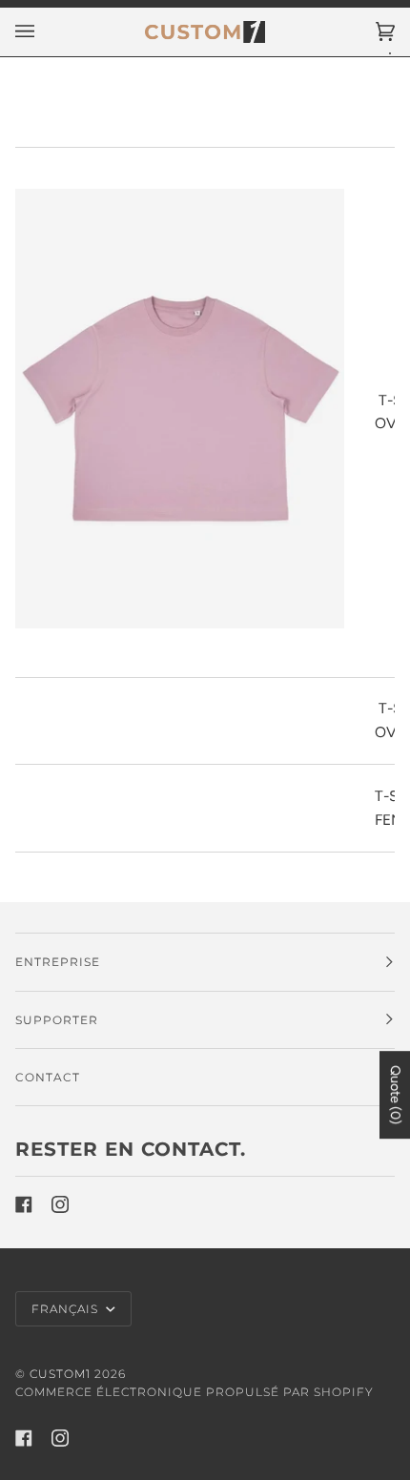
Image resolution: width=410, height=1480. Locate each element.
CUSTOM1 (60, 1374)
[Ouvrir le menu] (43, 32)
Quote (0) (395, 1094)
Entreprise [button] (57, 962)
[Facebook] (23, 1204)
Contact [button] (47, 1077)
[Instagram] (60, 1204)
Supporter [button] (56, 1020)
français (66, 1309)
